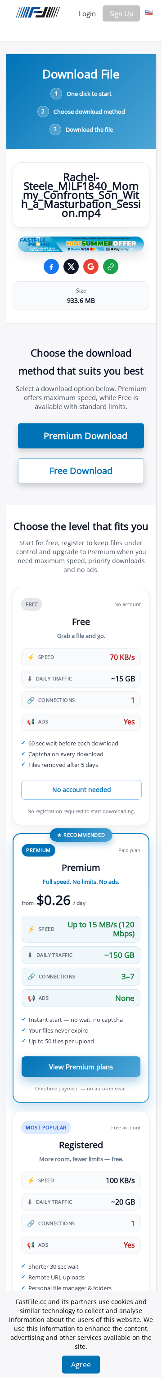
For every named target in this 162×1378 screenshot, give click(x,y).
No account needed (81, 789)
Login (87, 13)
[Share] (91, 266)
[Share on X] (71, 266)
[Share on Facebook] (51, 266)
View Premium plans (81, 1066)
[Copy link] (110, 266)
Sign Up (121, 13)
